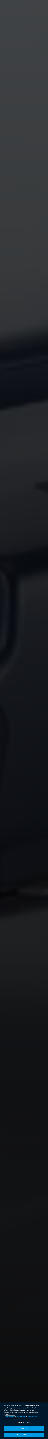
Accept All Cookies (24, 1435)
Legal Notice (32, 1416)
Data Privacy (21, 1416)
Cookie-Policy (10, 1416)
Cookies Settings (24, 1422)
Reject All (24, 1429)
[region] (24, 1420)
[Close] (44, 1406)
